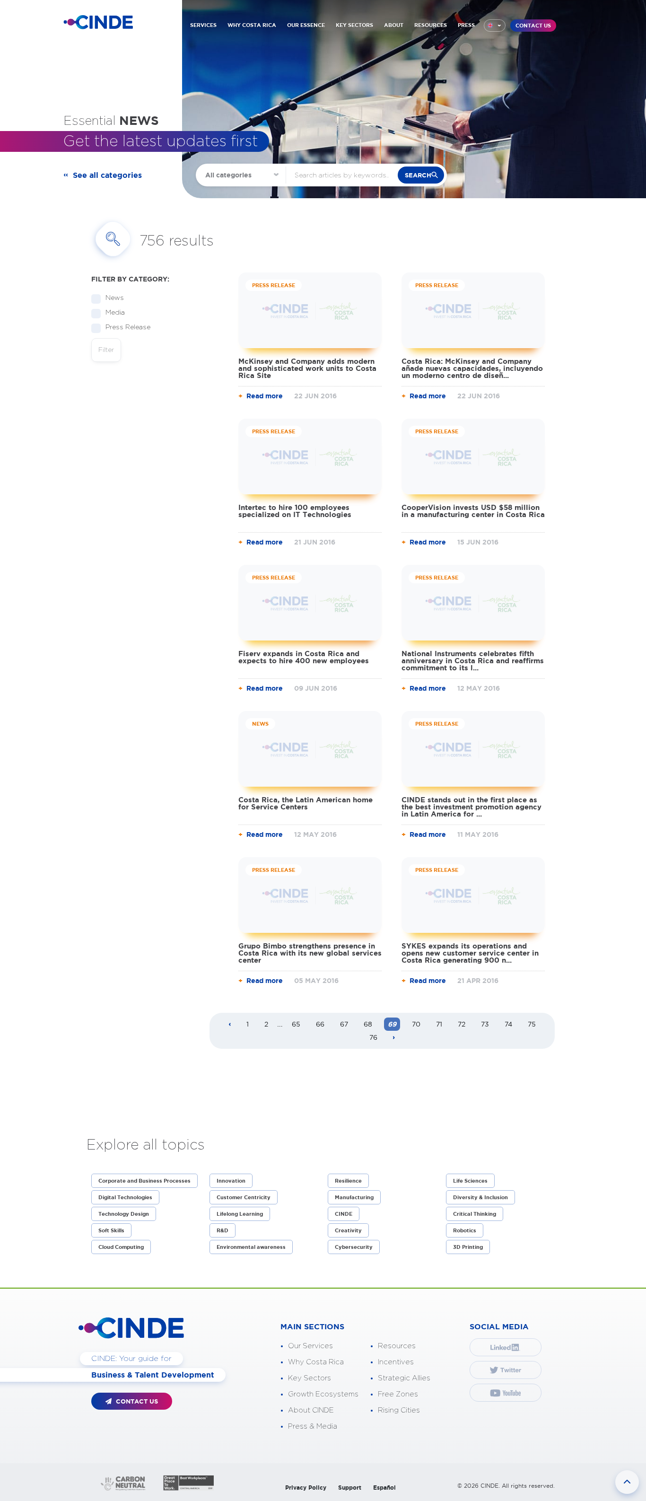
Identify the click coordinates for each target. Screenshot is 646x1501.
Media (115, 312)
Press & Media (312, 1426)
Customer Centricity (244, 1197)
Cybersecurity (354, 1247)
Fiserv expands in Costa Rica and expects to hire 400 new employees (303, 657)
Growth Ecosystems (323, 1394)
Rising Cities (399, 1410)
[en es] (495, 25)
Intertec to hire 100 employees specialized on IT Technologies (294, 510)
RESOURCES (430, 25)
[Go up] (627, 1482)
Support (349, 1487)
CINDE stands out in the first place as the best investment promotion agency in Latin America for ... (471, 807)
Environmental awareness (251, 1247)
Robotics (464, 1230)
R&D (222, 1230)
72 (461, 1024)
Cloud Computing (121, 1247)
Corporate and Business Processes (144, 1181)
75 (532, 1024)
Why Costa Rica (316, 1362)
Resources (397, 1346)
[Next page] (394, 1038)
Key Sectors (309, 1378)
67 (344, 1024)
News (114, 298)
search (418, 175)
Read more (264, 396)
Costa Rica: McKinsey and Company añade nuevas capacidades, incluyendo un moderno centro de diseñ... (472, 368)
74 (508, 1024)
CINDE (343, 1214)
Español (384, 1487)
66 (320, 1024)
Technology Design (123, 1214)
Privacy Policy (305, 1487)
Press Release (127, 327)
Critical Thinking (474, 1214)
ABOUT (393, 25)
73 (485, 1024)
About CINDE (311, 1410)
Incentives (396, 1362)
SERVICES (203, 25)
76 (373, 1037)
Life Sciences (470, 1181)
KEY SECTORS (354, 25)
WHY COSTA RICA (251, 25)
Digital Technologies (125, 1197)
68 (368, 1024)
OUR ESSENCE (306, 25)
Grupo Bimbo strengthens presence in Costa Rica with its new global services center (310, 953)
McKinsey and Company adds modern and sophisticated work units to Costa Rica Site (307, 368)
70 (416, 1024)
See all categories (107, 175)
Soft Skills (111, 1230)
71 (439, 1024)
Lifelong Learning (240, 1214)
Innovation (231, 1181)
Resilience (348, 1181)
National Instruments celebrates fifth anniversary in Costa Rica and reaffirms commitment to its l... (473, 661)
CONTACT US (533, 25)
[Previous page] (230, 1024)
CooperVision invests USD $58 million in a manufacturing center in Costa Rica (473, 510)
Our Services (310, 1346)
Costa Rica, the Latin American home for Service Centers (305, 803)
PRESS (466, 25)
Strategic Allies (404, 1378)
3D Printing (468, 1247)
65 (296, 1024)
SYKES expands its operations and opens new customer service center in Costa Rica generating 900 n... (470, 953)
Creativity (348, 1230)
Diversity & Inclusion (480, 1197)
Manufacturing (354, 1197)
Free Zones (398, 1394)
